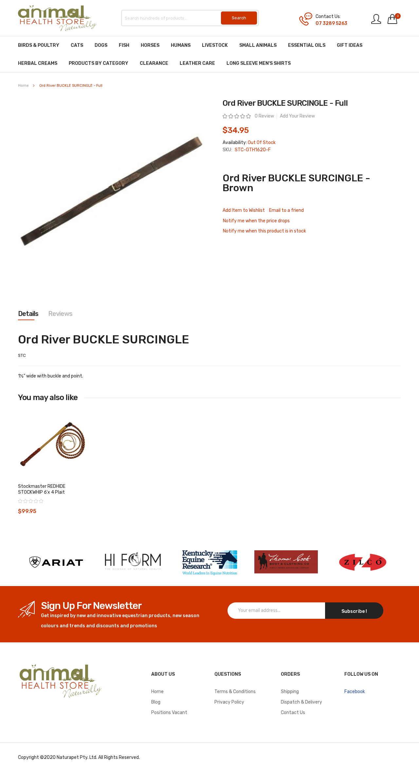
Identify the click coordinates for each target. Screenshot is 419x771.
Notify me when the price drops (256, 221)
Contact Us (293, 712)
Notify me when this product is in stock (264, 231)
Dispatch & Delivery (301, 702)
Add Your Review (297, 116)
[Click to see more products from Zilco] (286, 562)
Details (28, 314)
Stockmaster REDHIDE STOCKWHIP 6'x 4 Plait (41, 489)
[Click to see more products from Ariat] (56, 562)
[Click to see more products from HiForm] (133, 562)
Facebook (354, 691)
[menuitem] (38, 45)
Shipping (290, 691)
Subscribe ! (354, 611)
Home (23, 85)
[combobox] (190, 18)
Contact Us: (328, 16)
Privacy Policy (229, 702)
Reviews (60, 314)
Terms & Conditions (235, 691)
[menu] (209, 54)
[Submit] (239, 18)
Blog (155, 702)
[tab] (28, 313)
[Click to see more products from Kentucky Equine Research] (209, 562)
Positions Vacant (169, 712)
